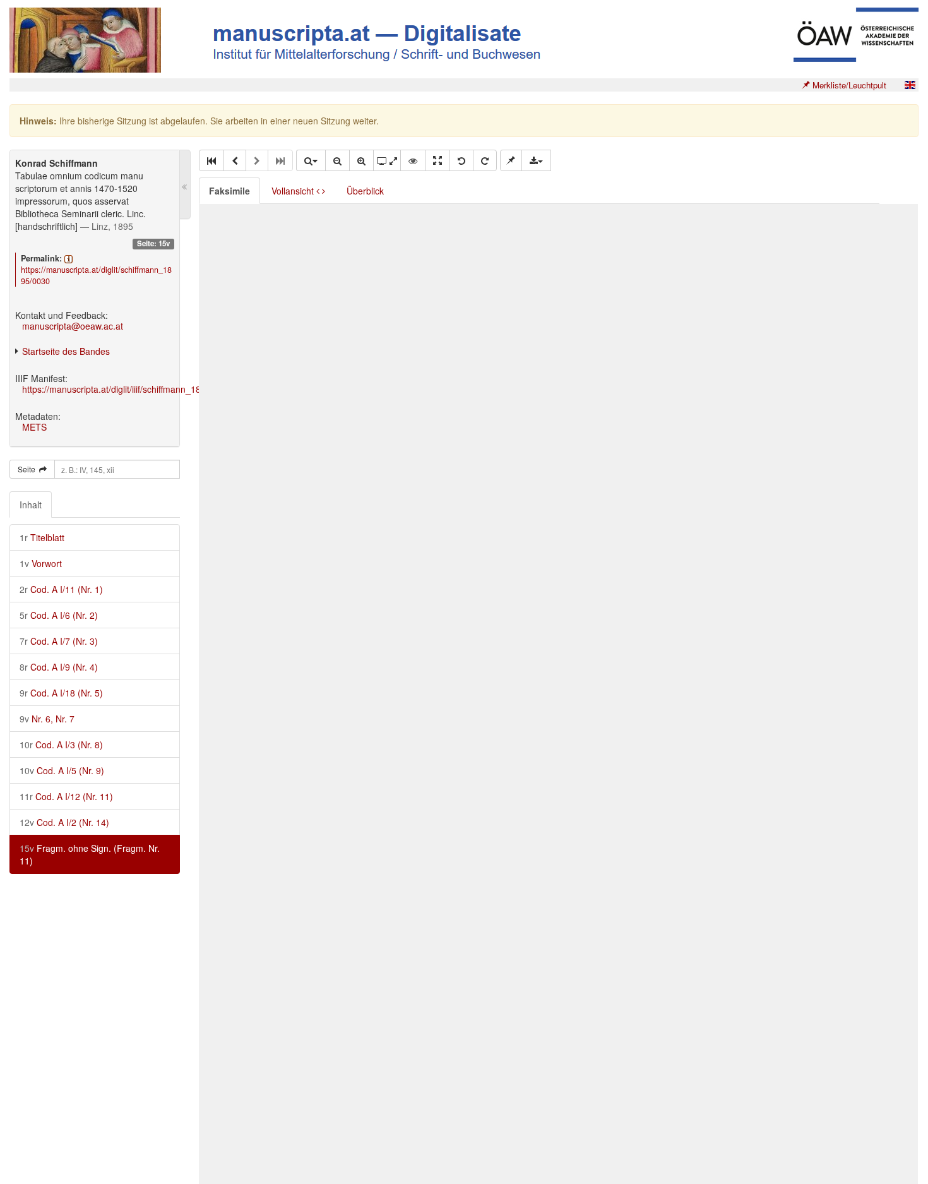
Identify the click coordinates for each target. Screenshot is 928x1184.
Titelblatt (42, 537)
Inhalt (31, 504)
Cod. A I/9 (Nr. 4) (59, 667)
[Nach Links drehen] (461, 160)
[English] (909, 85)
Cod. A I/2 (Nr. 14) (64, 822)
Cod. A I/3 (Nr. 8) (61, 744)
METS (34, 427)
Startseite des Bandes (66, 351)
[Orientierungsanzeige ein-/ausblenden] (412, 160)
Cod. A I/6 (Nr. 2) (59, 615)
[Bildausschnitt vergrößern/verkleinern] (387, 160)
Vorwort (41, 563)
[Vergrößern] (361, 160)
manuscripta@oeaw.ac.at (72, 326)
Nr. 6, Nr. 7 (47, 718)
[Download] (536, 160)
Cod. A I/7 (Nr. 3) (59, 641)
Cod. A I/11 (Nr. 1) (61, 589)
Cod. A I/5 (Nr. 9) (62, 770)
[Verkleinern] (337, 160)
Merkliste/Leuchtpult (848, 85)
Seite (28, 468)
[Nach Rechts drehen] (485, 160)
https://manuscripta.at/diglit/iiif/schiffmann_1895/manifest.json (144, 389)
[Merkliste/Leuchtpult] (511, 160)
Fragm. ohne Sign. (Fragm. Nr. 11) (90, 854)
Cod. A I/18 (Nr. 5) (61, 692)
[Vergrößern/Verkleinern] (310, 160)
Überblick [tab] (365, 190)
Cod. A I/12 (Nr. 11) (66, 796)
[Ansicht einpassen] (437, 160)
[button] (211, 160)
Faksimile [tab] (229, 190)
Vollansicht (293, 190)
